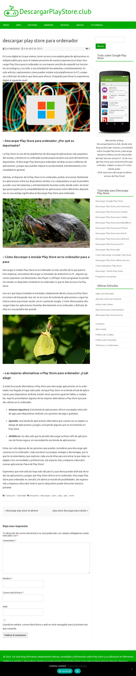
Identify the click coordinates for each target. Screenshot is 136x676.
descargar (45, 495)
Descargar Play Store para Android (112, 239)
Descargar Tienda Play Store (109, 271)
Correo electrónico (13, 592)
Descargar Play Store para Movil (111, 233)
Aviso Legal (101, 329)
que (65, 495)
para (54, 495)
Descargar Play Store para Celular (112, 212)
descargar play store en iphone (21, 510)
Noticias (32, 25)
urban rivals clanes (104, 304)
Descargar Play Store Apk (108, 249)
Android (48, 25)
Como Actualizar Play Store (109, 266)
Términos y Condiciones (107, 345)
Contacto (100, 324)
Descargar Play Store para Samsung (113, 206)
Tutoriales (97, 25)
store (71, 495)
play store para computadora (110, 309)
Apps (18, 25)
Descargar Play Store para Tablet (111, 217)
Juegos (80, 25)
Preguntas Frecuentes (106, 276)
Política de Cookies (105, 334)
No (77, 671)
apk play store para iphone (108, 299)
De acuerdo (65, 671)
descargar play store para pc (109, 315)
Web (5, 606)
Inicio (6, 25)
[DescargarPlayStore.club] (47, 15)
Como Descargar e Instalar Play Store (113, 255)
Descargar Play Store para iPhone (112, 228)
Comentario (9, 540)
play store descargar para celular (70, 510)
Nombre (7, 578)
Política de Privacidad (106, 340)
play (60, 495)
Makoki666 (14, 48)
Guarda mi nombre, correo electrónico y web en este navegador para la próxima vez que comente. (45, 626)
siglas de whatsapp (105, 293)
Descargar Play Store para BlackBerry (113, 222)
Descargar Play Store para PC (110, 244)
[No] (132, 669)
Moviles (65, 25)
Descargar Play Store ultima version (113, 260)
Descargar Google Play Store (109, 201)
